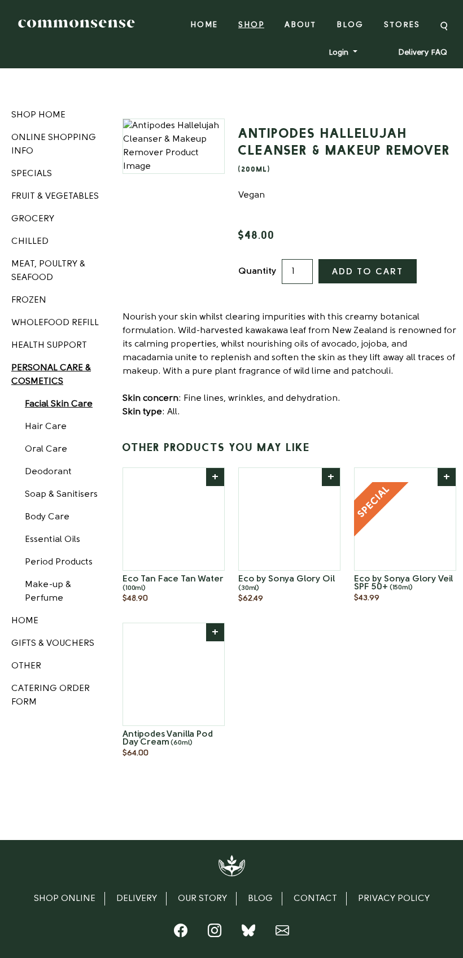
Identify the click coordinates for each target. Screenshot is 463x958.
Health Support (49, 345)
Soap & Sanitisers (61, 494)
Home (204, 25)
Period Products (59, 562)
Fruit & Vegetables (55, 196)
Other (26, 666)
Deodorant (48, 471)
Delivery (136, 898)
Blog (350, 25)
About (300, 25)
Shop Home (38, 115)
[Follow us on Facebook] (180, 933)
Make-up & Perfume (48, 591)
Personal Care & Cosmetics (51, 375)
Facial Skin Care (59, 404)
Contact (315, 898)
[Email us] (282, 933)
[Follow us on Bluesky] (248, 933)
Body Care (47, 517)
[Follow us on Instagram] (214, 933)
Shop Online (64, 898)
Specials (31, 173)
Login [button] (340, 53)
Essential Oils (52, 539)
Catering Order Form (50, 695)
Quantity (257, 271)
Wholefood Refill (55, 322)
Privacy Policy (394, 898)
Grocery (32, 219)
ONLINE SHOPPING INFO (53, 144)
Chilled (30, 241)
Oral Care (46, 449)
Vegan (251, 195)
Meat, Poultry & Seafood (48, 271)
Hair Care (46, 426)
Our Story (202, 898)
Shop (251, 25)
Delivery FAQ (422, 53)
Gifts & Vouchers (52, 643)
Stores (402, 25)
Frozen (28, 300)
